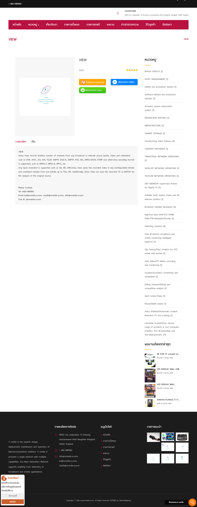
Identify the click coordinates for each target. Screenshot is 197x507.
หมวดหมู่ (33, 24)
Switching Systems (155, 226)
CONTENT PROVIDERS (156, 149)
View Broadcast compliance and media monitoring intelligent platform (146, 39)
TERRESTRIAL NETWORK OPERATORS (162, 158)
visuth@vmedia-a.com (69, 465)
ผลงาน (110, 24)
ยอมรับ (13, 501)
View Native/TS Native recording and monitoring (160, 263)
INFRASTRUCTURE (154, 125)
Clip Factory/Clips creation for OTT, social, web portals (161, 251)
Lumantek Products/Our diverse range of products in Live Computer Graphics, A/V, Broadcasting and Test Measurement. (162, 329)
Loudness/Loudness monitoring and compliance (161, 274)
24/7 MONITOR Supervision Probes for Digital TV (161, 185)
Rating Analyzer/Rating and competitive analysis (157, 286)
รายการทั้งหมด (71, 24)
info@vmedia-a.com (68, 456)
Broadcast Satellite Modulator (160, 207)
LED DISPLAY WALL (166, 384)
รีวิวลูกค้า (150, 24)
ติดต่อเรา (167, 24)
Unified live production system (160, 87)
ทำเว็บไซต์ (113, 500)
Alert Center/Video (155, 296)
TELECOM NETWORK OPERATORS (162, 176)
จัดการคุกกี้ (13, 495)
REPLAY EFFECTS (154, 71)
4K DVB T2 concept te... (168, 354)
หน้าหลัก (17, 24)
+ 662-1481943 (14, 4)
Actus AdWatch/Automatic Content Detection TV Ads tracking (161, 313)
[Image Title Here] (153, 437)
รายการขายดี (93, 24)
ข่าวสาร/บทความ (130, 24)
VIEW (186, 39)
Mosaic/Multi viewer (155, 304)
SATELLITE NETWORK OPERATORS (162, 168)
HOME (106, 39)
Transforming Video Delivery (160, 141)
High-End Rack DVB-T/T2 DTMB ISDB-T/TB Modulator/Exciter (159, 216)
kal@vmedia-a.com (68, 461)
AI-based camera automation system (158, 108)
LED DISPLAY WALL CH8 (168, 369)
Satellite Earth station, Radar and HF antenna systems (162, 197)
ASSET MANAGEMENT (156, 79)
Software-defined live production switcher (160, 96)
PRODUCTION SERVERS (157, 118)
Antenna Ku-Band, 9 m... (168, 399)
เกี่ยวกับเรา (51, 24)
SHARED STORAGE (155, 133)
